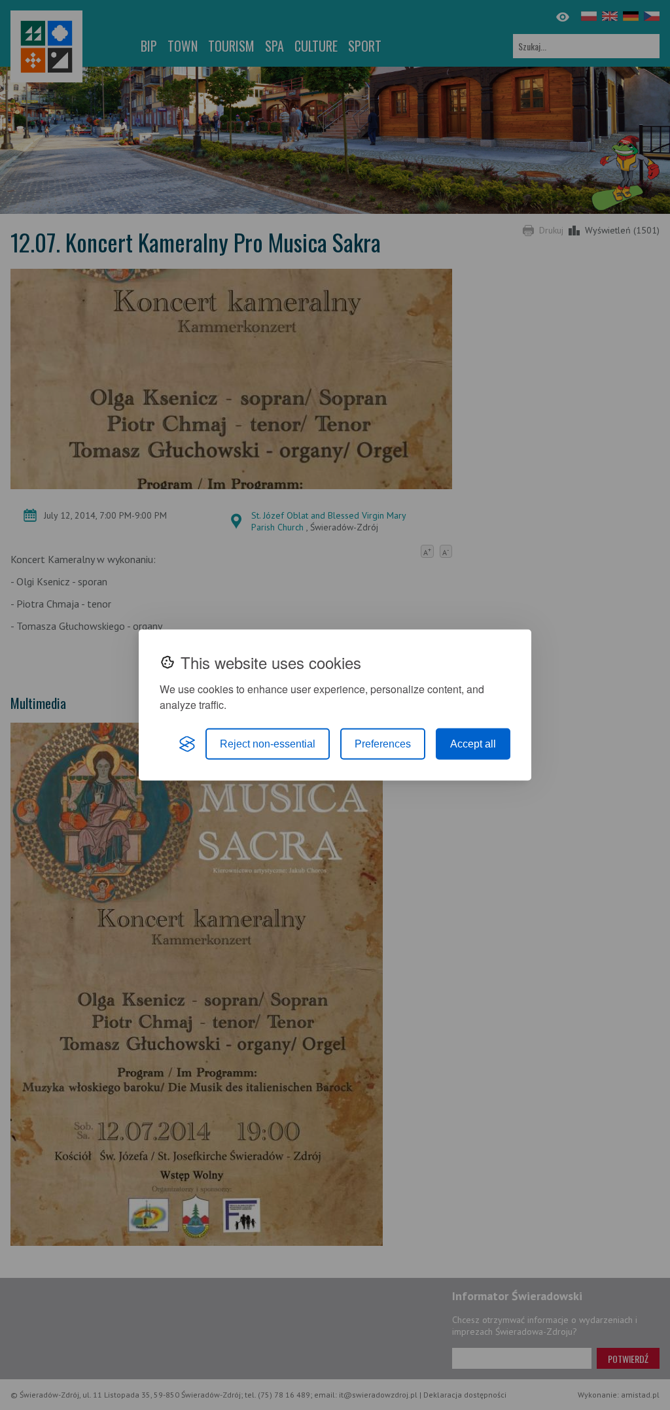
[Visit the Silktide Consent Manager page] (187, 744)
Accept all (473, 743)
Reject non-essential (267, 743)
